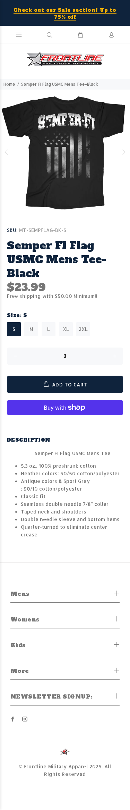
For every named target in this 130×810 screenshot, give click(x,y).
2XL (83, 329)
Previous (6, 152)
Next (123, 152)
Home (9, 84)
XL (66, 329)
